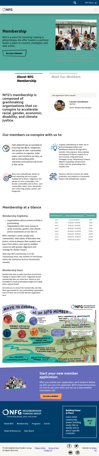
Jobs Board (29, 431)
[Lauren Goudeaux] (59, 105)
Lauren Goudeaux (78, 101)
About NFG (8, 424)
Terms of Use (53, 448)
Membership (22, 424)
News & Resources (12, 431)
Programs (36, 424)
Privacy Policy (40, 448)
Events (47, 424)
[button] (75, 3)
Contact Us (48, 450)
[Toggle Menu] (96, 10)
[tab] (32, 78)
